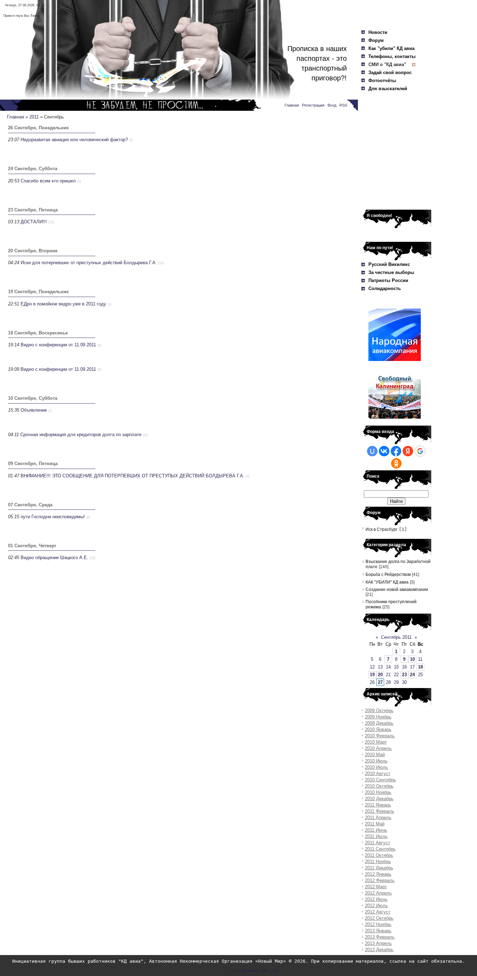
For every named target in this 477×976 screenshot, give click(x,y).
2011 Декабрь (379, 867)
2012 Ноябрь (378, 924)
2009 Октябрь (379, 710)
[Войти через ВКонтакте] (384, 451)
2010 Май (375, 754)
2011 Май (374, 823)
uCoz (276, 971)
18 (420, 667)
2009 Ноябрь (378, 717)
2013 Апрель (378, 943)
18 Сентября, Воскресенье (38, 332)
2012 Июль (376, 905)
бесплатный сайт (255, 971)
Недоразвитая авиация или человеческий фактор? (74, 139)
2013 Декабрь (379, 949)
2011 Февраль (379, 811)
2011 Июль (376, 836)
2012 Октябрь (379, 918)
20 (380, 674)
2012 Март (376, 886)
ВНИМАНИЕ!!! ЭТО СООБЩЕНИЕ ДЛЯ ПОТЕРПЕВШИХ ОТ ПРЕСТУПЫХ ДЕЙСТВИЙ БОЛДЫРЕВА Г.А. (132, 475)
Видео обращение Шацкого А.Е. (54, 557)
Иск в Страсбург (381, 529)
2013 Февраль (380, 937)
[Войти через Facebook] (396, 451)
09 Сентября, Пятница (33, 463)
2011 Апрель (378, 817)
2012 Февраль (380, 880)
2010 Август (377, 773)
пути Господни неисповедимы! (53, 516)
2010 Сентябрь (380, 779)
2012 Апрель (378, 893)
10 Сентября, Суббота (32, 398)
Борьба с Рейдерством (388, 574)
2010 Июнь (376, 761)
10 (412, 659)
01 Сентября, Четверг (32, 545)
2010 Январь (378, 729)
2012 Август (377, 911)
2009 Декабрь (379, 723)
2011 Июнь (376, 830)
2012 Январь (378, 874)
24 (412, 674)
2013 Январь (378, 930)
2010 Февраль (380, 735)
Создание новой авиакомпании (397, 589)
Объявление (34, 410)
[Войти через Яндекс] (408, 451)
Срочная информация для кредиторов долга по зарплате (80, 434)
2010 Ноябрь (378, 792)
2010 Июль (376, 767)
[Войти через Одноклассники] (396, 463)
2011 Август (377, 842)
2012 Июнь (376, 899)
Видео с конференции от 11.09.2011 (58, 344)
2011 (34, 117)
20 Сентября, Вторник (33, 250)
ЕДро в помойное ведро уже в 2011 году (63, 303)
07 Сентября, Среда (30, 504)
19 (372, 674)
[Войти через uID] (372, 451)
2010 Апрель (378, 748)
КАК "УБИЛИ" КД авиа (387, 582)
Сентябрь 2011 (396, 637)
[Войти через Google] (420, 451)
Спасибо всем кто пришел (48, 180)
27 (380, 682)
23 (404, 674)
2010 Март (376, 742)
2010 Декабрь (379, 798)
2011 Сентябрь (380, 849)
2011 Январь (378, 805)
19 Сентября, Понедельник (38, 291)
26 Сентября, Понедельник (38, 127)
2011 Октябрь (379, 855)
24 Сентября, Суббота (32, 168)
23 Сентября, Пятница (33, 209)
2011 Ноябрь (378, 861)
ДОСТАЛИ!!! (34, 221)
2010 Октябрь (379, 786)
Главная (15, 117)
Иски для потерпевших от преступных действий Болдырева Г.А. (89, 262)
